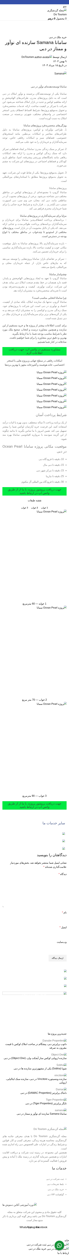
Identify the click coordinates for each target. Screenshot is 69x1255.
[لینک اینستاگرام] (34, 2)
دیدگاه (63, 874)
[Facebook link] (38, 2)
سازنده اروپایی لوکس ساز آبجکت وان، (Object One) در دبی (35, 1058)
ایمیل (63, 927)
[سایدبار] (65, 1234)
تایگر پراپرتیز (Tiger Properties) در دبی (46, 1103)
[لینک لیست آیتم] (34, 1188)
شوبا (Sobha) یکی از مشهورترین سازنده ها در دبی (40, 1068)
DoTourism (28, 57)
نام (64, 912)
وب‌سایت (62, 942)
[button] (59, 1245)
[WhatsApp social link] (31, 2)
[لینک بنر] (34, 834)
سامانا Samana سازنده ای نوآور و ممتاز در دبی (42, 1113)
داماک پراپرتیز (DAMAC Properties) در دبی (43, 1093)
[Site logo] (57, 12)
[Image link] (19, 1204)
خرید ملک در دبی (58, 37)
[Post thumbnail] (55, 1040)
